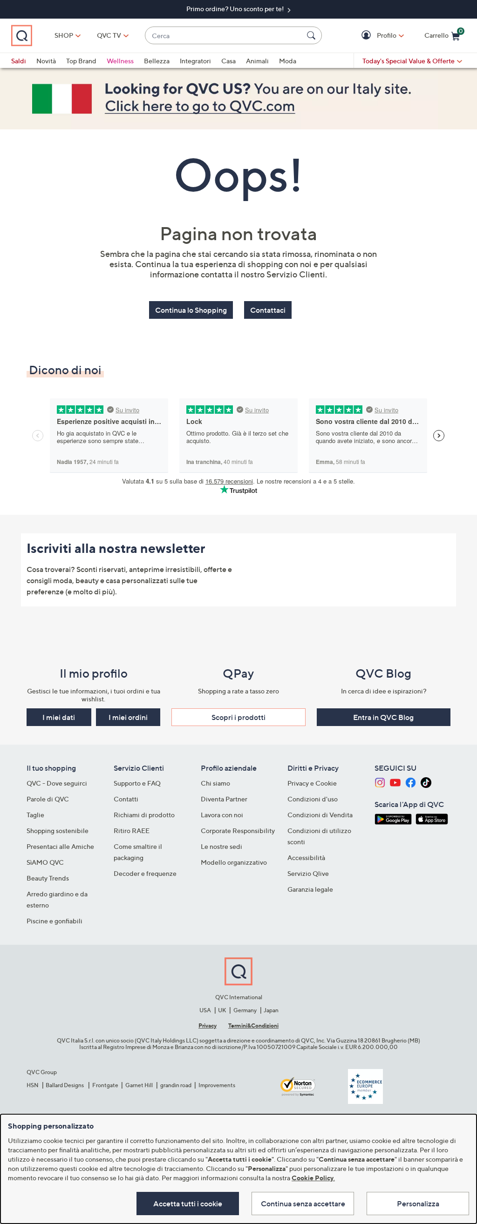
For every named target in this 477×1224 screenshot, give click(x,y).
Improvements (216, 1085)
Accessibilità (306, 857)
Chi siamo (215, 783)
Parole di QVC (48, 799)
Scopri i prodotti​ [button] (238, 717)
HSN (33, 1085)
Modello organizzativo (234, 862)
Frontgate (105, 1085)
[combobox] (224, 35)
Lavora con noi (222, 815)
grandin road (175, 1085)
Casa (228, 61)
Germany (245, 1010)
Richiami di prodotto (144, 815)
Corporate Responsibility (238, 830)
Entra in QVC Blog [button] (383, 717)
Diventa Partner (224, 799)
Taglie (35, 815)
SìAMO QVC (45, 862)
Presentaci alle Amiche (60, 846)
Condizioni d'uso (312, 799)
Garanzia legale (310, 889)
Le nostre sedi (221, 846)
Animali (257, 61)
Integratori (195, 61)
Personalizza (418, 1203)
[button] (367, 35)
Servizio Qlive (308, 873)
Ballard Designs (65, 1085)
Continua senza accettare (303, 1203)
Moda (287, 61)
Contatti (126, 799)
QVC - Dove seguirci (57, 783)
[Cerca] (312, 35)
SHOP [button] (64, 35)
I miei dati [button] (58, 717)
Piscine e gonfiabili (54, 921)
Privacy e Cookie (312, 783)
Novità (46, 61)
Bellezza (157, 61)
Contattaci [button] (268, 310)
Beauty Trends (48, 878)
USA (205, 1010)
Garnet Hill (139, 1085)
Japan (271, 1010)
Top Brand (81, 61)
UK (222, 1010)
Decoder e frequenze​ (145, 873)
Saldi (18, 61)
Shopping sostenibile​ (58, 830)
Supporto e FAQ (137, 783)
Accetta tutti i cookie (187, 1203)
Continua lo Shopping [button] (191, 310)
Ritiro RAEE (132, 830)
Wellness (120, 61)
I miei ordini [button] (128, 717)
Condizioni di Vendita (320, 815)
